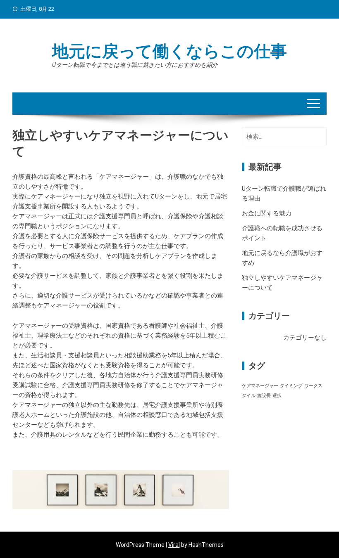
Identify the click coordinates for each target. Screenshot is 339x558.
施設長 (264, 395)
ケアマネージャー (260, 385)
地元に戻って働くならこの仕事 (169, 51)
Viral (174, 544)
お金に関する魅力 (266, 213)
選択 (277, 395)
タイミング (291, 385)
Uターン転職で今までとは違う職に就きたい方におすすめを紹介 (135, 64)
